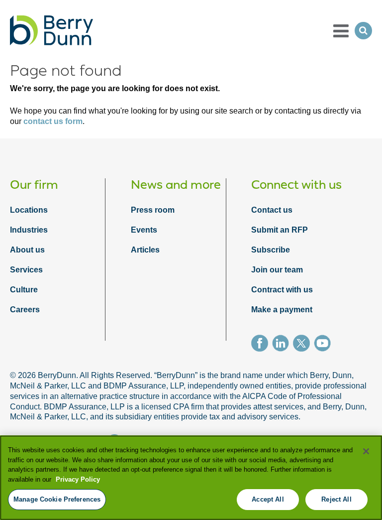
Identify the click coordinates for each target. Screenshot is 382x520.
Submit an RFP (279, 230)
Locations (29, 210)
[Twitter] (303, 345)
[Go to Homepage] (51, 30)
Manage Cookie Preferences (56, 499)
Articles (145, 250)
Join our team (277, 269)
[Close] (366, 451)
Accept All (268, 499)
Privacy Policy (78, 479)
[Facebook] (261, 345)
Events (144, 230)
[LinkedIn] (282, 345)
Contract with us (282, 289)
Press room (153, 210)
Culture (24, 289)
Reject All (336, 499)
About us (27, 250)
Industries (29, 230)
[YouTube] (324, 345)
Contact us (271, 210)
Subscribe (270, 250)
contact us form (53, 121)
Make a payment (281, 309)
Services (26, 269)
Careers (25, 309)
